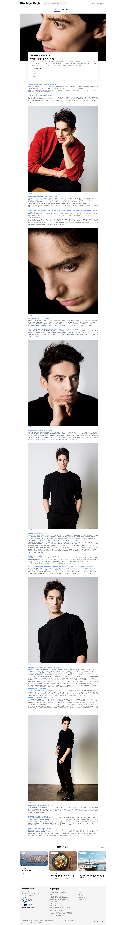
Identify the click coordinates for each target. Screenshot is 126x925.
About (80, 892)
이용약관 (81, 895)
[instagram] (100, 922)
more (102, 847)
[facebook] (102, 922)
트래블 (62, 9)
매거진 (56, 9)
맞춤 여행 (68, 9)
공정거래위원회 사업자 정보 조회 (57, 910)
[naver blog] (97, 922)
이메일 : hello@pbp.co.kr (56, 906)
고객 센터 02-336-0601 (56, 903)
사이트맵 (81, 900)
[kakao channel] (94, 922)
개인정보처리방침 (83, 897)
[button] (95, 76)
